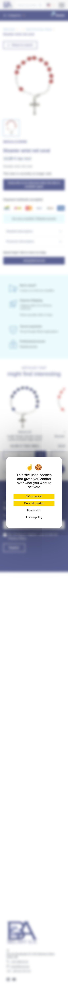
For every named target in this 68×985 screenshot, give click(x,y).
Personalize (34, 510)
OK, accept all (34, 496)
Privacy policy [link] (34, 517)
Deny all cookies (34, 503)
